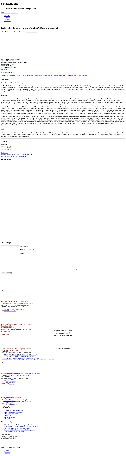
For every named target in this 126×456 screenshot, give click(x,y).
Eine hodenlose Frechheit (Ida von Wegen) (16, 155)
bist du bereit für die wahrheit (17, 75)
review (65, 75)
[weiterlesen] (5, 334)
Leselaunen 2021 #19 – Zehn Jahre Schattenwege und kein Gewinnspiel (33, 360)
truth (80, 75)
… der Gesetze (8, 402)
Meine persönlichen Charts (12, 414)
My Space (7, 418)
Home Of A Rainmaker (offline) (13, 410)
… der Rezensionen (10, 381)
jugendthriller (38, 75)
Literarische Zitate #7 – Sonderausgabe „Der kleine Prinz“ (21, 425)
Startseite (7, 16)
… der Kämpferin (9, 401)
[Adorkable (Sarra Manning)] (6, 204)
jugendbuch (30, 75)
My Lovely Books (9, 417)
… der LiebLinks (9, 384)
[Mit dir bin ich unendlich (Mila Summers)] (6, 189)
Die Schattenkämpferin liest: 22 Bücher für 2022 (24, 358)
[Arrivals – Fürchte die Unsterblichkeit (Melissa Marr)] (6, 220)
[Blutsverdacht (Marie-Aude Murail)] (6, 174)
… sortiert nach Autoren (11, 324)
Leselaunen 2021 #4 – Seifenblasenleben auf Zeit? (25, 373)
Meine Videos (8, 415)
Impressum (7, 452)
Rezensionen (8, 19)
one (54, 75)
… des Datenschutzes (10, 404)
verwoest (84, 75)
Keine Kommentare (31, 32)
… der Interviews (9, 382)
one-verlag (59, 75)
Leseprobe (4, 69)
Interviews (7, 21)
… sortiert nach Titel (10, 311)
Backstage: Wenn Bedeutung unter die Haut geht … (19, 430)
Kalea (6, 355)
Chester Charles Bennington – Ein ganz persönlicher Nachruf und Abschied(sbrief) (16, 349)
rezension (70, 75)
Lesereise (7, 360)
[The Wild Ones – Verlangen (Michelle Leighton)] (6, 235)
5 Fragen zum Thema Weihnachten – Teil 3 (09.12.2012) (21, 426)
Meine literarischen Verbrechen (13, 412)
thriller (76, 75)
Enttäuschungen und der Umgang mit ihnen (17, 428)
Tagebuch (7, 17)
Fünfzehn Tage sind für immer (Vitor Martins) (23, 355)
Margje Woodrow (48, 75)
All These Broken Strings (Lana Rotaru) (13, 153)
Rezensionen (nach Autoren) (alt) (14, 309)
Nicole (6, 358)
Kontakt (6, 450)
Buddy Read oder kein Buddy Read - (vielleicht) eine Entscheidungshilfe (16, 325)
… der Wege (8, 399)
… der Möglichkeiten (10, 397)
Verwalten (7, 453)
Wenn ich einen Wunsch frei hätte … (25, 356)
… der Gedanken (9, 379)
